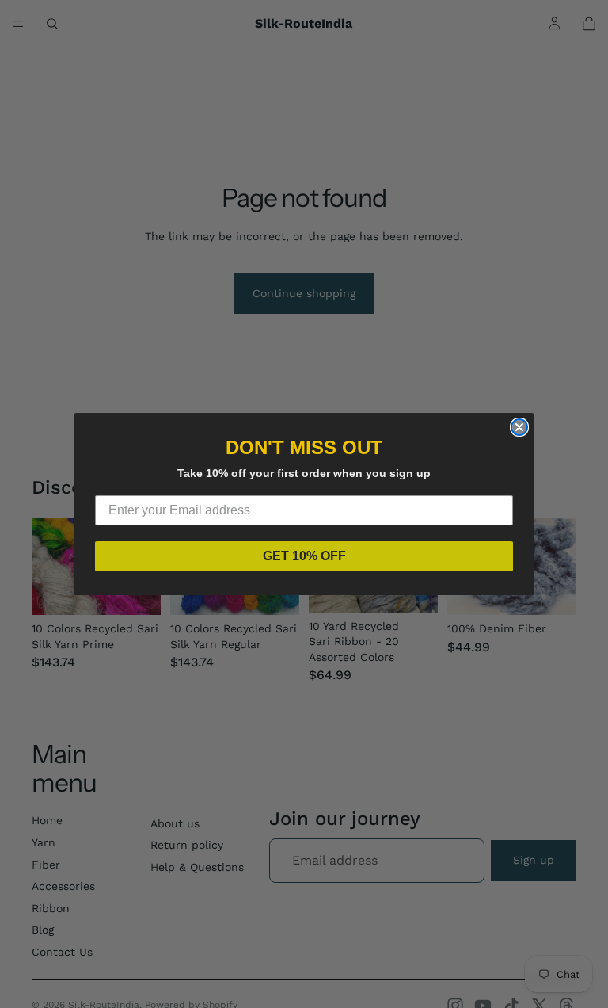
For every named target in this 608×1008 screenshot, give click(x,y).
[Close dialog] (519, 427)
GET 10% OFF (304, 556)
